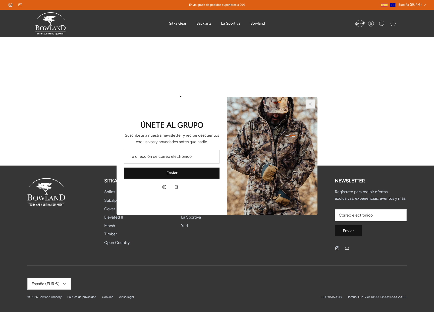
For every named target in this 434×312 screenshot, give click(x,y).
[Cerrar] (310, 104)
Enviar (172, 173)
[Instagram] (164, 187)
